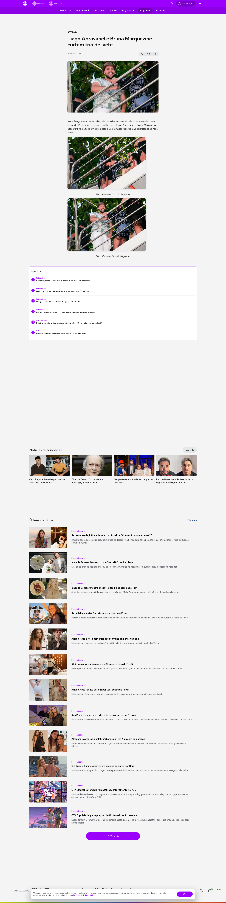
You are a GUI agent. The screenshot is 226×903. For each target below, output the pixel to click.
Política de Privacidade (83, 895)
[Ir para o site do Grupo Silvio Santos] (27, 891)
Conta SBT (187, 3)
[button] (49, 473)
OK (184, 894)
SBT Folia (72, 32)
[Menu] (200, 3)
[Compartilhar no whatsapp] (142, 54)
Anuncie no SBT (90, 889)
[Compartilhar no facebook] (148, 54)
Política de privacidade (113, 889)
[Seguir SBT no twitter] (202, 891)
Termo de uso (136, 889)
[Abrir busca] (171, 3)
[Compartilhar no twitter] (155, 54)
